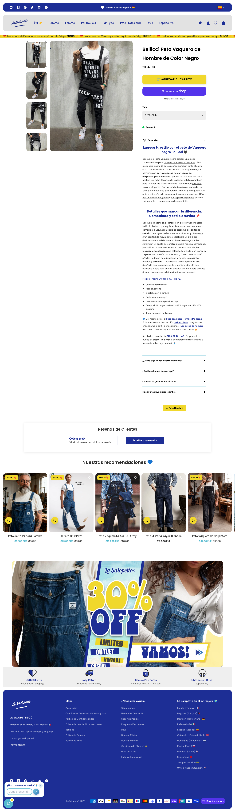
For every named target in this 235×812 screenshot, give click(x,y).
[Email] (39, 7)
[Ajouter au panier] (8, 520)
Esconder (153, 140)
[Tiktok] (32, 7)
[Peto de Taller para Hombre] (25, 502)
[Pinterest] (25, 7)
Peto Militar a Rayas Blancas (163, 536)
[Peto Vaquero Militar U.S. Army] (117, 502)
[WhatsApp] (46, 7)
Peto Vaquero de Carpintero (209, 536)
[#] (117, 614)
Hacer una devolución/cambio (159, 391)
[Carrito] (223, 23)
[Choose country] (221, 7)
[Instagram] (11, 7)
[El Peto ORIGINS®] (71, 502)
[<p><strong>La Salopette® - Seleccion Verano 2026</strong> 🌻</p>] (117, 7)
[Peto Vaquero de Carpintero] (210, 502)
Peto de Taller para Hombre (25, 536)
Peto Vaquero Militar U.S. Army (117, 536)
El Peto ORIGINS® (71, 536)
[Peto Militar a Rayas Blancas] (163, 502)
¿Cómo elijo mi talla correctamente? (162, 360)
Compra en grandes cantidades (159, 381)
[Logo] (19, 23)
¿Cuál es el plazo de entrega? (158, 371)
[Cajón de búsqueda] (200, 23)
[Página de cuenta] (208, 23)
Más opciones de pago (174, 99)
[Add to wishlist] (43, 477)
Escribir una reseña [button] (145, 440)
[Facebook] (18, 7)
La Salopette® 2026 (75, 801)
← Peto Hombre (174, 408)
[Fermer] (50, 730)
